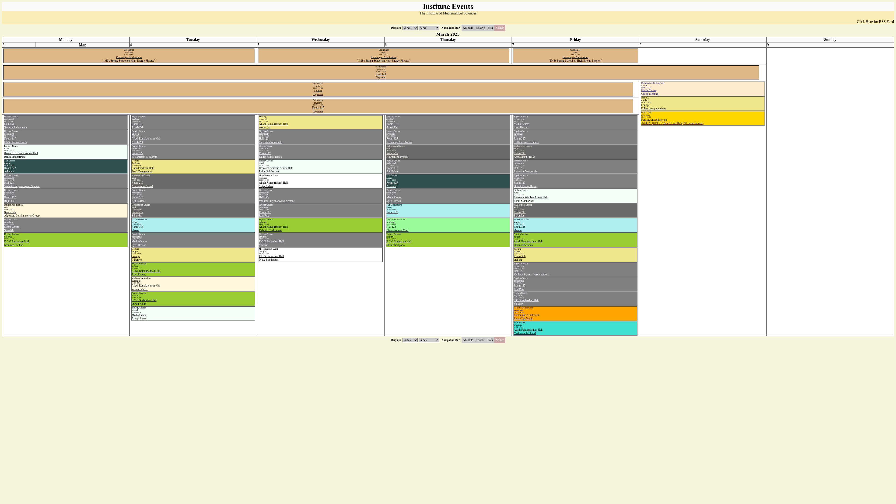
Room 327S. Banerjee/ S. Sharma (144, 155)
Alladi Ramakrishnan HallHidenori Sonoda (528, 243)
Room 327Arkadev (10, 169)
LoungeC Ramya (137, 258)
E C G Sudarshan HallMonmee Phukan (16, 243)
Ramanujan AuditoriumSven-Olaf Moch (526, 316)
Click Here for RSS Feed (875, 22)
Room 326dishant (519, 258)
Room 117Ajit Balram (138, 199)
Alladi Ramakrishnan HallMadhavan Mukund (528, 331)
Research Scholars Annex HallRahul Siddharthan (21, 155)
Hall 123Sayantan (381, 75)
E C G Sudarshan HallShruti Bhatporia (398, 243)
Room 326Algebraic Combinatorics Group (22, 213)
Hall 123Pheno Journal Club (397, 228)
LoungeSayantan (318, 92)
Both (490, 27)
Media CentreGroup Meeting (649, 92)
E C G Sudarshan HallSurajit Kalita (144, 302)
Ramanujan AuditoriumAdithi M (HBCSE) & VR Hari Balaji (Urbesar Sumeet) (672, 121)
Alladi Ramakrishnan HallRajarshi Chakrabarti (273, 228)
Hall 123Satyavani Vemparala (15, 125)
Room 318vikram (137, 228)
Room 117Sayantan (318, 109)
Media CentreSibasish (11, 228)
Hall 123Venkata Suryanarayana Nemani (21, 184)
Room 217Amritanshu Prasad (142, 184)
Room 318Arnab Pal (137, 125)
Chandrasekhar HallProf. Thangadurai (143, 169)
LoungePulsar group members (653, 106)
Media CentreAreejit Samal (139, 316)
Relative (480, 27)
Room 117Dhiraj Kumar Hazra (15, 140)
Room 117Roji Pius (10, 199)
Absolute (468, 27)
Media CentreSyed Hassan (139, 243)
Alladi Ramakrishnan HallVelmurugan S (146, 287)
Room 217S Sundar (137, 213)
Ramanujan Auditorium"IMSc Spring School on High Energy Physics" (128, 59)
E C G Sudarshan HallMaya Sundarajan (271, 258)
